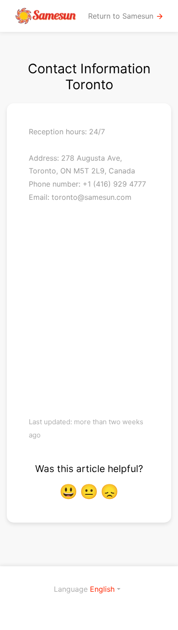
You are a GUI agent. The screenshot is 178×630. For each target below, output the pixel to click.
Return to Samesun (126, 16)
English (102, 589)
